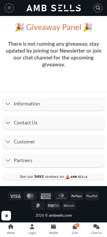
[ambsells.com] (53, 8)
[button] (9, 8)
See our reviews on (42, 176)
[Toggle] (8, 104)
